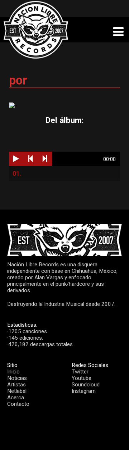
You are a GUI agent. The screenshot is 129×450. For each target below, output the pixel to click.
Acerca (15, 397)
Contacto (18, 404)
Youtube (81, 378)
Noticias (17, 378)
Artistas (16, 384)
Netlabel (17, 391)
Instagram (84, 391)
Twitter (80, 371)
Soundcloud (86, 384)
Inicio (13, 371)
